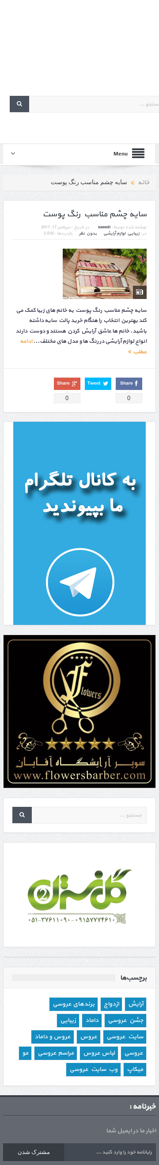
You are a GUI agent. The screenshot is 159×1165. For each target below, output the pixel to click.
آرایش (135, 1004)
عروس (88, 1036)
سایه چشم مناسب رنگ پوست (94, 214)
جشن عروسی (125, 1020)
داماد (91, 1020)
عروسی (133, 1053)
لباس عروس (99, 1053)
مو (25, 1053)
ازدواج (111, 1004)
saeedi (104, 227)
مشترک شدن (34, 1152)
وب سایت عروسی (93, 1069)
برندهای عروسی (74, 1004)
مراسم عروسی (56, 1053)
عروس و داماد (52, 1036)
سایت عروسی (124, 1036)
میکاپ (135, 1069)
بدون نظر (88, 233)
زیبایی (134, 233)
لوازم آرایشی (114, 233)
